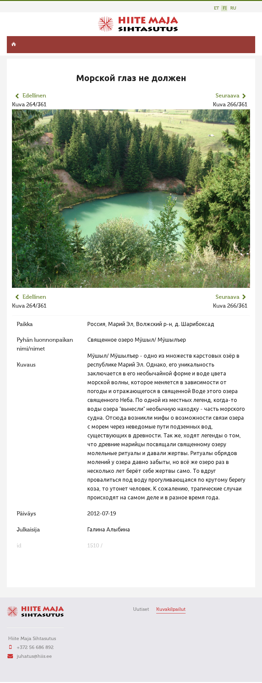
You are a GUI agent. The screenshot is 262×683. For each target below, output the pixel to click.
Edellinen (34, 96)
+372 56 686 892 (35, 647)
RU (233, 8)
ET (216, 8)
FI (225, 8)
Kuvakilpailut (171, 609)
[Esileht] (138, 30)
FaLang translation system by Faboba (36, 577)
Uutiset (141, 609)
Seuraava (227, 96)
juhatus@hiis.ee (34, 656)
